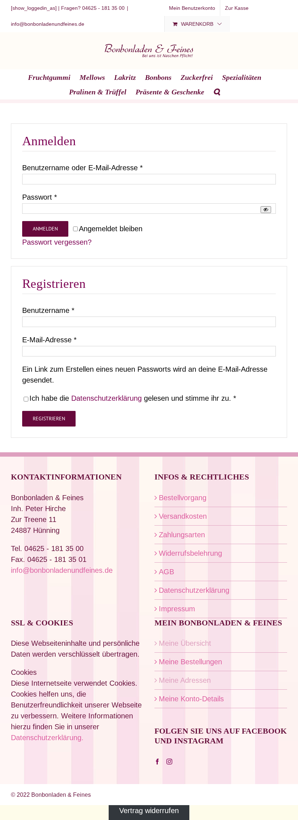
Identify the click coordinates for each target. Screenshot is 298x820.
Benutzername (48, 310)
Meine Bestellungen (190, 662)
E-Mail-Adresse (49, 340)
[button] (216, 91)
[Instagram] (169, 761)
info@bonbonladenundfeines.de (47, 24)
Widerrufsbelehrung (190, 553)
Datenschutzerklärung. (47, 738)
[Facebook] (157, 761)
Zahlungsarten (182, 535)
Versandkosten (183, 516)
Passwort (39, 197)
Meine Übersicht (185, 643)
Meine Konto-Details (191, 699)
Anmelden (45, 228)
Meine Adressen (185, 680)
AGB (166, 572)
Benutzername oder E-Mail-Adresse (82, 168)
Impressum (177, 609)
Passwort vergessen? (57, 242)
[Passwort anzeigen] (266, 209)
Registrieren (49, 418)
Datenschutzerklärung (106, 398)
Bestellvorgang (182, 498)
